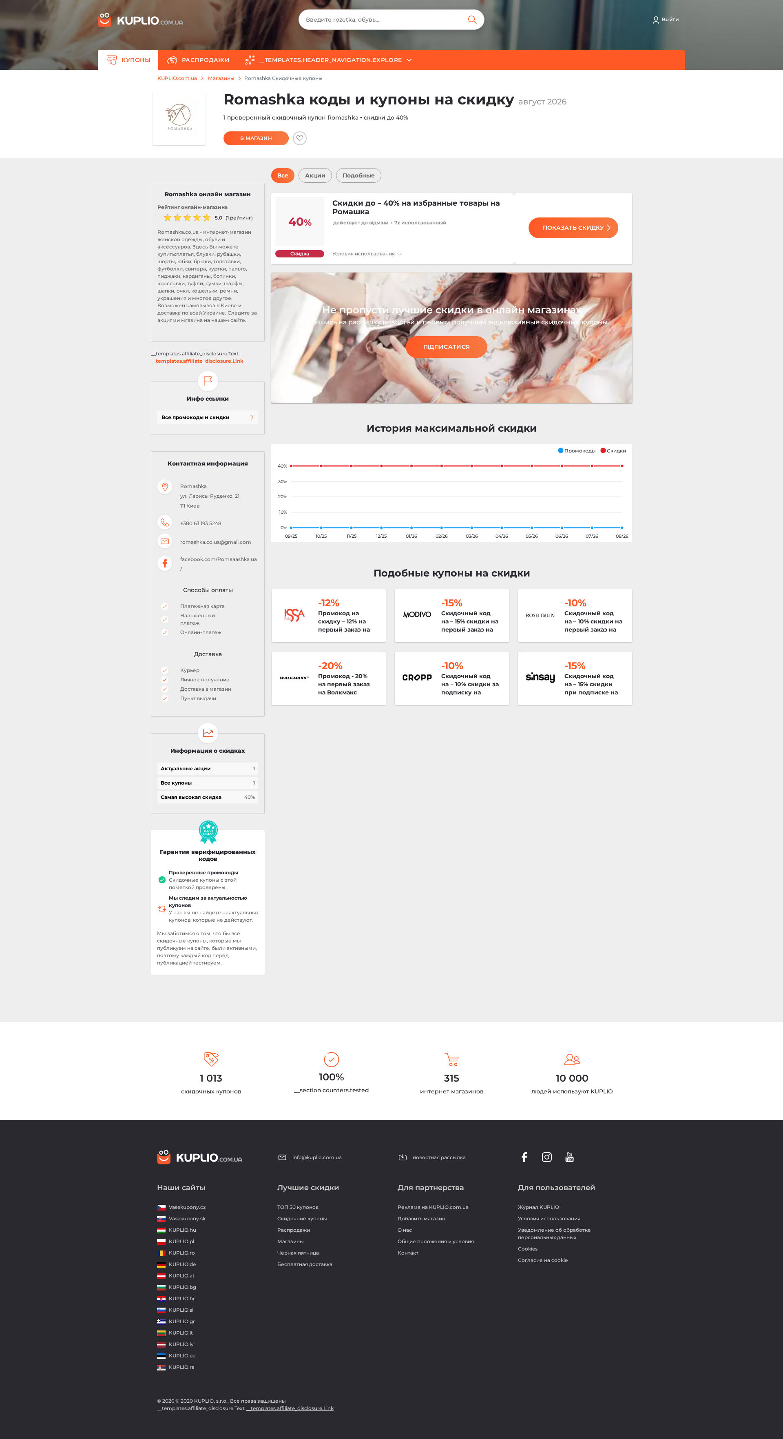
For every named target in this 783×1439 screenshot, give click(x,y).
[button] (576, 450)
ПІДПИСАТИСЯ (446, 346)
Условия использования (364, 254)
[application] (451, 493)
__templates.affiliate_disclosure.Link (197, 361)
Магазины (221, 78)
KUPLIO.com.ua (177, 78)
